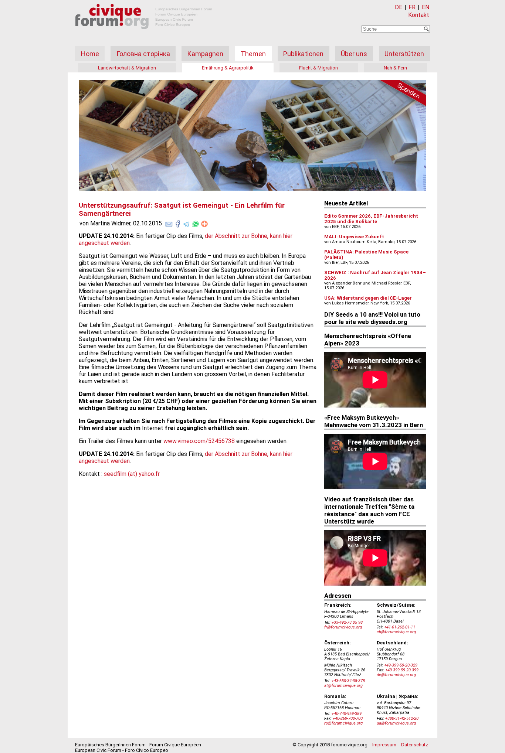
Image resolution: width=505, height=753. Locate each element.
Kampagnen (205, 54)
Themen (253, 54)
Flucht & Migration (318, 68)
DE (398, 7)
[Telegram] (186, 222)
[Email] (169, 222)
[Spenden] (400, 94)
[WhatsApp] (195, 222)
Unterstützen (404, 54)
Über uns (354, 54)
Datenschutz (414, 744)
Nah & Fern (395, 68)
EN (425, 7)
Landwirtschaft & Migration (127, 68)
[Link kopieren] (204, 223)
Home (90, 54)
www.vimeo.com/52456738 (199, 440)
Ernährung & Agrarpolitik (228, 68)
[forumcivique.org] (144, 34)
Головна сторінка (143, 54)
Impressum (384, 744)
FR (412, 7)
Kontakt (418, 14)
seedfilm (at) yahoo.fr (132, 473)
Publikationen (303, 54)
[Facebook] (177, 222)
